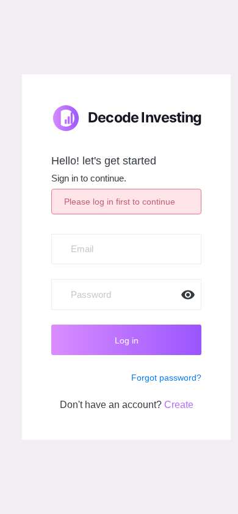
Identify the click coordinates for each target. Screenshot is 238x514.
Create (178, 405)
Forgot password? (166, 377)
